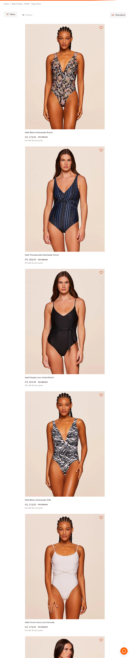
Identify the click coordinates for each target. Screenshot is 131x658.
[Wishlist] (116, 6)
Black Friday (27, 482)
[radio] (119, 24)
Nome (12, 532)
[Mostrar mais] (65, 457)
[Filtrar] (9, 24)
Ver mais (10, 507)
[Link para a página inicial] (6, 15)
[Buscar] (14, 5)
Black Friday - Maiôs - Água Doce (26, 15)
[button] (34, 61)
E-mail (62, 532)
